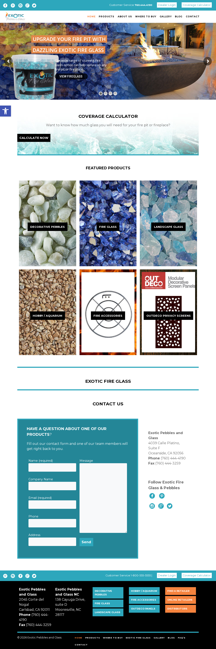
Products (106, 16)
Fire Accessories (143, 599)
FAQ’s (181, 638)
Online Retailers (179, 599)
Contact (193, 16)
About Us (125, 16)
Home (91, 16)
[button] (5, 111)
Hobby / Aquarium (144, 590)
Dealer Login (167, 5)
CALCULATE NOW (33, 138)
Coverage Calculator (197, 5)
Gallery (166, 16)
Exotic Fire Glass (138, 638)
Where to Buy (145, 16)
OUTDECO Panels (143, 608)
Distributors (177, 608)
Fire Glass (102, 603)
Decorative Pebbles (103, 592)
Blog (178, 16)
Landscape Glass (107, 612)
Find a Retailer (178, 590)
